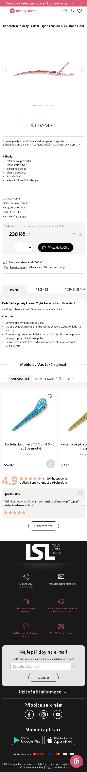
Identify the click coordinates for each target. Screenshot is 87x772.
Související (20, 379)
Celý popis (71, 144)
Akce (71, 379)
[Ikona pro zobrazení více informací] (74, 666)
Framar (17, 198)
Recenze (42, 289)
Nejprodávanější (48, 379)
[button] (34, 105)
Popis (14, 289)
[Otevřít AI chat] (76, 761)
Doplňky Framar (19, 203)
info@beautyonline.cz (61, 583)
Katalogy (21, 216)
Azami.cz (65, 767)
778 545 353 (26, 583)
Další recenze (43, 526)
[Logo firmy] (23, 11)
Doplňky (20, 207)
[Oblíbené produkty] (81, 11)
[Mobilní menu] (5, 10)
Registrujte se (17, 267)
